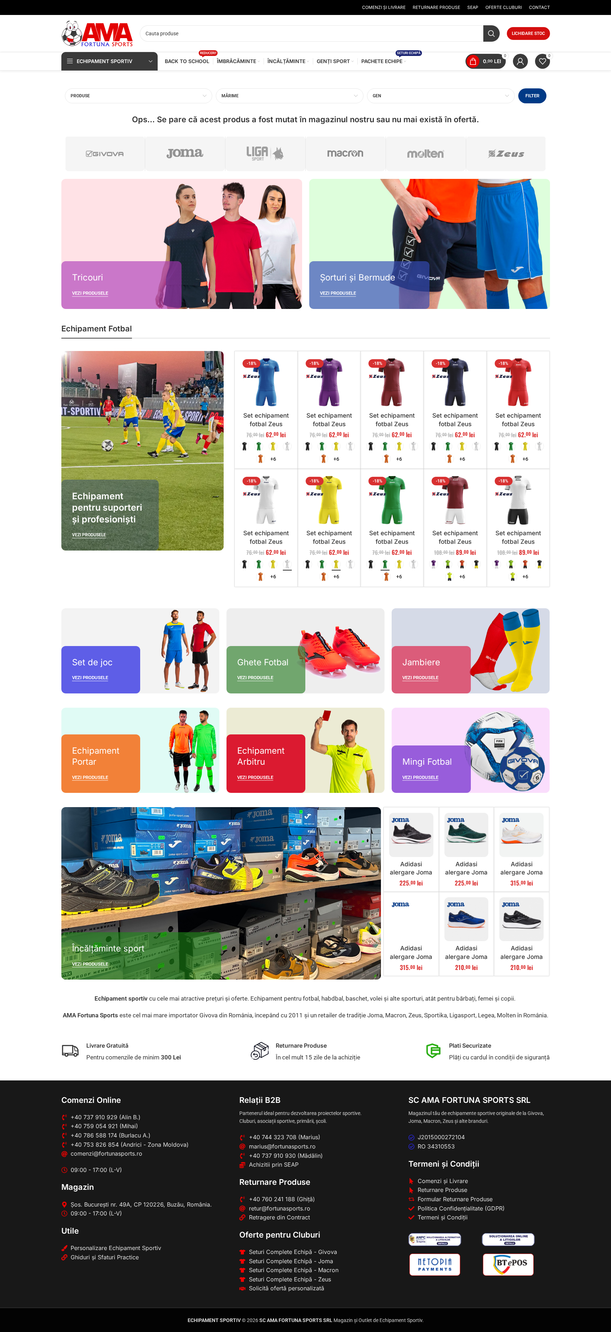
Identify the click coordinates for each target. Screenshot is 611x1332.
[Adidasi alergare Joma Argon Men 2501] (411, 835)
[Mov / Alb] (433, 564)
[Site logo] (97, 32)
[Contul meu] (520, 61)
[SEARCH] (491, 33)
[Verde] (258, 446)
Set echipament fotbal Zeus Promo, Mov (329, 424)
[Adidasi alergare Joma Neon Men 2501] (521, 919)
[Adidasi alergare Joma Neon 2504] (466, 919)
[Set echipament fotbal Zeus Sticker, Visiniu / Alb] (455, 500)
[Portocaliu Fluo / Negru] (462, 564)
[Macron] (346, 153)
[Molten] (426, 153)
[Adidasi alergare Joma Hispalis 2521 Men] (411, 919)
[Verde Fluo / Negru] (447, 564)
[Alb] (287, 446)
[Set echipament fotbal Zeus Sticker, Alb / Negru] (518, 500)
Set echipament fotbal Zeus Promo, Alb (266, 542)
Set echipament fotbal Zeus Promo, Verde (392, 542)
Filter (532, 95)
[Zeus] (506, 153)
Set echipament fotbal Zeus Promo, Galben (329, 542)
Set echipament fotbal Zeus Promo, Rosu (518, 424)
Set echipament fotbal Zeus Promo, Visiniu (392, 424)
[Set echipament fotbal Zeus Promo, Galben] (329, 500)
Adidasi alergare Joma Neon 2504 (466, 957)
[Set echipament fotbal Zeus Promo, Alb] (266, 500)
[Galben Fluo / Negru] (449, 576)
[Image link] (435, 1239)
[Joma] (185, 153)
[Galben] (273, 446)
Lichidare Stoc (528, 33)
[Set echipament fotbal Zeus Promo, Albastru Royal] (266, 383)
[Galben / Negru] (476, 564)
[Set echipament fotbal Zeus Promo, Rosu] (518, 383)
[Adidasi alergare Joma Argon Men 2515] (466, 835)
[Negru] (244, 446)
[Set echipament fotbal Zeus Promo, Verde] (392, 500)
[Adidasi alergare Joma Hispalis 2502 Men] (521, 835)
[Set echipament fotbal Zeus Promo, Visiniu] (392, 383)
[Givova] (105, 153)
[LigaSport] (265, 153)
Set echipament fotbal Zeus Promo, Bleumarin (455, 424)
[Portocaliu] (260, 458)
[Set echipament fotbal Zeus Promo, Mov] (329, 383)
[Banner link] (181, 244)
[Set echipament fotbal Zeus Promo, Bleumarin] (455, 383)
